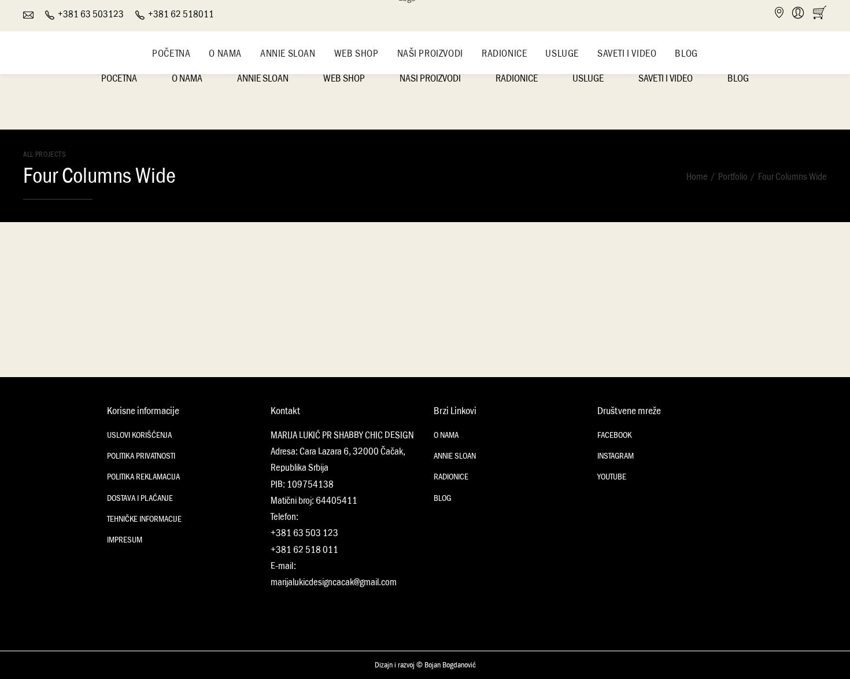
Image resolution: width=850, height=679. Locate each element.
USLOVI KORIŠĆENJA (139, 435)
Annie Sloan (288, 53)
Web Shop (356, 53)
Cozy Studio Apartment (701, 274)
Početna (171, 53)
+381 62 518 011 (304, 550)
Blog (686, 53)
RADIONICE (451, 477)
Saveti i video (626, 53)
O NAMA (446, 435)
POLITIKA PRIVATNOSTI (141, 456)
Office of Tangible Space (286, 274)
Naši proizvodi (430, 53)
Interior (701, 240)
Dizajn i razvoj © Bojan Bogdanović (425, 665)
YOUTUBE (611, 477)
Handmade (51, 222)
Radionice (504, 53)
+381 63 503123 (91, 14)
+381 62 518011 (181, 14)
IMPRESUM (124, 540)
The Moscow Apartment (493, 274)
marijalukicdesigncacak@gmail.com (334, 582)
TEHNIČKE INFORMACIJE (144, 519)
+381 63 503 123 (304, 533)
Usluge (562, 53)
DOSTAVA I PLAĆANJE (140, 498)
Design (670, 240)
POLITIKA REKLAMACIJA (143, 477)
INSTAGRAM (615, 456)
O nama (225, 53)
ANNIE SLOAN (455, 456)
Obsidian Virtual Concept (80, 274)
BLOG (442, 498)
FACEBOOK (614, 435)
